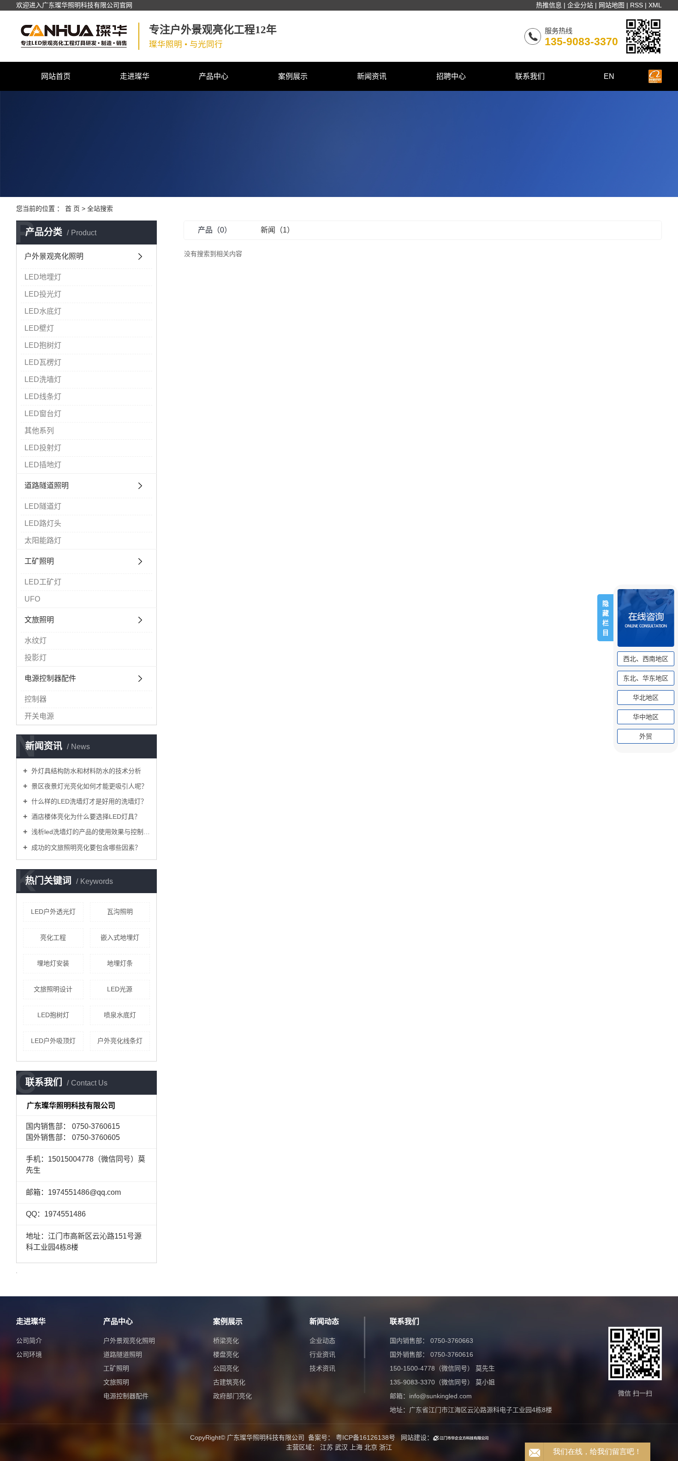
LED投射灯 (42, 448)
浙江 (385, 1447)
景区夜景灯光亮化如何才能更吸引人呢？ (89, 786)
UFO (32, 599)
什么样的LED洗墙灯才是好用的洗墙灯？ (88, 801)
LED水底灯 (42, 311)
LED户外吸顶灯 (53, 1040)
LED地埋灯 (42, 277)
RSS (636, 5)
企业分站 (580, 5)
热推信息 (549, 5)
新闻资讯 (372, 76)
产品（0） (215, 230)
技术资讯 (322, 1368)
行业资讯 (322, 1354)
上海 (356, 1447)
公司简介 (29, 1340)
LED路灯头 (42, 523)
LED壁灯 (39, 328)
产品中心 (213, 76)
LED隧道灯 (42, 506)
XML (655, 5)
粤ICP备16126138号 (365, 1437)
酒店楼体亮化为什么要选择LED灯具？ (85, 816)
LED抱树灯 (42, 345)
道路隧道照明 (46, 485)
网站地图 (611, 5)
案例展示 (293, 76)
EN (609, 76)
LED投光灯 (42, 294)
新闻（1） (277, 230)
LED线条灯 (42, 396)
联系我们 (530, 76)
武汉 (341, 1447)
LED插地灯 (42, 465)
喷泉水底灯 (120, 1015)
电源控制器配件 (50, 678)
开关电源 (39, 716)
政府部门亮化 (232, 1396)
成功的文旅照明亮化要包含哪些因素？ (85, 847)
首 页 (72, 208)
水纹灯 (35, 640)
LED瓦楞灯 (42, 362)
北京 (370, 1447)
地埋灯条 (120, 963)
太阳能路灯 (42, 540)
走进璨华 (134, 76)
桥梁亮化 (226, 1340)
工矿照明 (39, 561)
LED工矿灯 (42, 582)
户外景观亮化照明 (53, 256)
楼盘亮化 (226, 1354)
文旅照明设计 (53, 989)
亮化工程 (53, 937)
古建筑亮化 (229, 1382)
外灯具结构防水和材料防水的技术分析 (85, 771)
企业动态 (322, 1340)
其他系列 (39, 431)
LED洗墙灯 (42, 379)
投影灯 (35, 658)
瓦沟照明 (120, 911)
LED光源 (119, 989)
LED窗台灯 (42, 413)
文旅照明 (39, 620)
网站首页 (56, 76)
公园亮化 (226, 1368)
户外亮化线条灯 (120, 1040)
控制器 (35, 699)
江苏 (326, 1447)
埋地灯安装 (53, 963)
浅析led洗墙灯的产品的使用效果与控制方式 (90, 831)
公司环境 (29, 1354)
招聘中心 (451, 76)
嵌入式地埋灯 (120, 937)
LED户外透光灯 (53, 911)
